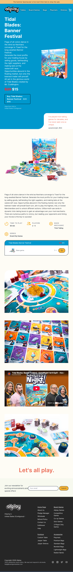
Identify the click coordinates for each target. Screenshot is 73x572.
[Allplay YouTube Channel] (66, 562)
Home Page (42, 507)
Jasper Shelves (43, 543)
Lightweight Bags (60, 550)
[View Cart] (70, 10)
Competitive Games (58, 514)
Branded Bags (59, 547)
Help (39, 528)
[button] (12, 250)
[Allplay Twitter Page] (62, 562)
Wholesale (41, 516)
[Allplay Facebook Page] (53, 562)
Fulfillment (41, 525)
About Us (41, 510)
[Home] (12, 10)
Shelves (64, 10)
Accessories (58, 534)
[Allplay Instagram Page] (57, 562)
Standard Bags (59, 543)
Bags (45, 10)
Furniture (41, 534)
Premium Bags (59, 540)
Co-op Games (59, 518)
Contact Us (42, 522)
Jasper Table (42, 540)
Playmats (54, 10)
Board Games (34, 10)
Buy (17, 99)
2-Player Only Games (59, 526)
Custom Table (43, 537)
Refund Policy (42, 519)
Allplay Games (59, 510)
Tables (23, 10)
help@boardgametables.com (14, 564)
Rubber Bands (59, 553)
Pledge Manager (43, 513)
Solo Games (58, 521)
